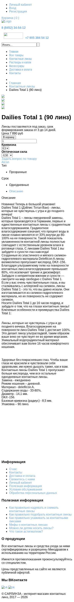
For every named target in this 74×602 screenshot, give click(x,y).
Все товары (16, 55)
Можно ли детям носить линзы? (31, 528)
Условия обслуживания (25, 489)
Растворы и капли (20, 62)
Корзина (10, 17)
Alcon (5, 162)
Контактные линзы (20, 59)
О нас (13, 469)
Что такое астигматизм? (26, 531)
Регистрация (18, 11)
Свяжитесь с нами (22, 479)
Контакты (15, 73)
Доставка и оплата (20, 69)
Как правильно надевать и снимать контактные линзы (33, 509)
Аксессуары (16, 66)
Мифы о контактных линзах (28, 524)
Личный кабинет (20, 4)
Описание (16, 191)
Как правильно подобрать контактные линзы (40, 514)
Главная (13, 51)
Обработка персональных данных (33, 492)
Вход (12, 8)
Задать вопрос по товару (19, 158)
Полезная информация (25, 486)
